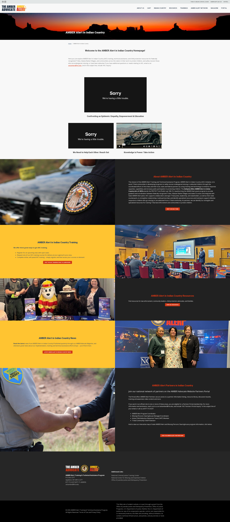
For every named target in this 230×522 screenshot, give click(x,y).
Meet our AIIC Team (172, 209)
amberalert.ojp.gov (216, 2)
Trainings (184, 8)
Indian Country (160, 8)
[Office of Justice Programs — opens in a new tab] (83, 469)
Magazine (214, 8)
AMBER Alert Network (199, 8)
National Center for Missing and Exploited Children (128, 478)
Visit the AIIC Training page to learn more (57, 262)
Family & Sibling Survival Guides (200, 2)
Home (69, 43)
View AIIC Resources (172, 304)
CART (149, 8)
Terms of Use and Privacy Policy (89, 512)
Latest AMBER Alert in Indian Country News (57, 352)
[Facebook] (3, 2)
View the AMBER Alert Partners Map (172, 435)
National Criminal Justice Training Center (125, 475)
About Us (140, 8)
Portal (224, 8)
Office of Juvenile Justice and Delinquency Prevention (129, 480)
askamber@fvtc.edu (74, 66)
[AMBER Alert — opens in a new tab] (94, 469)
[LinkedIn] (5, 2)
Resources (173, 8)
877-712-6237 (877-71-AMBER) (76, 482)
